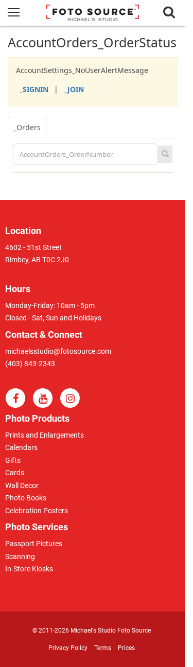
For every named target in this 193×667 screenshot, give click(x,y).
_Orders (27, 127)
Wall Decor (22, 485)
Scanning (20, 556)
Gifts (13, 460)
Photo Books (25, 498)
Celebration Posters (36, 511)
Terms (102, 648)
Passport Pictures (33, 543)
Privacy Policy (67, 648)
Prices (126, 648)
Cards (14, 472)
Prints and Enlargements (44, 435)
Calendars (21, 447)
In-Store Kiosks (29, 569)
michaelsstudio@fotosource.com (58, 351)
